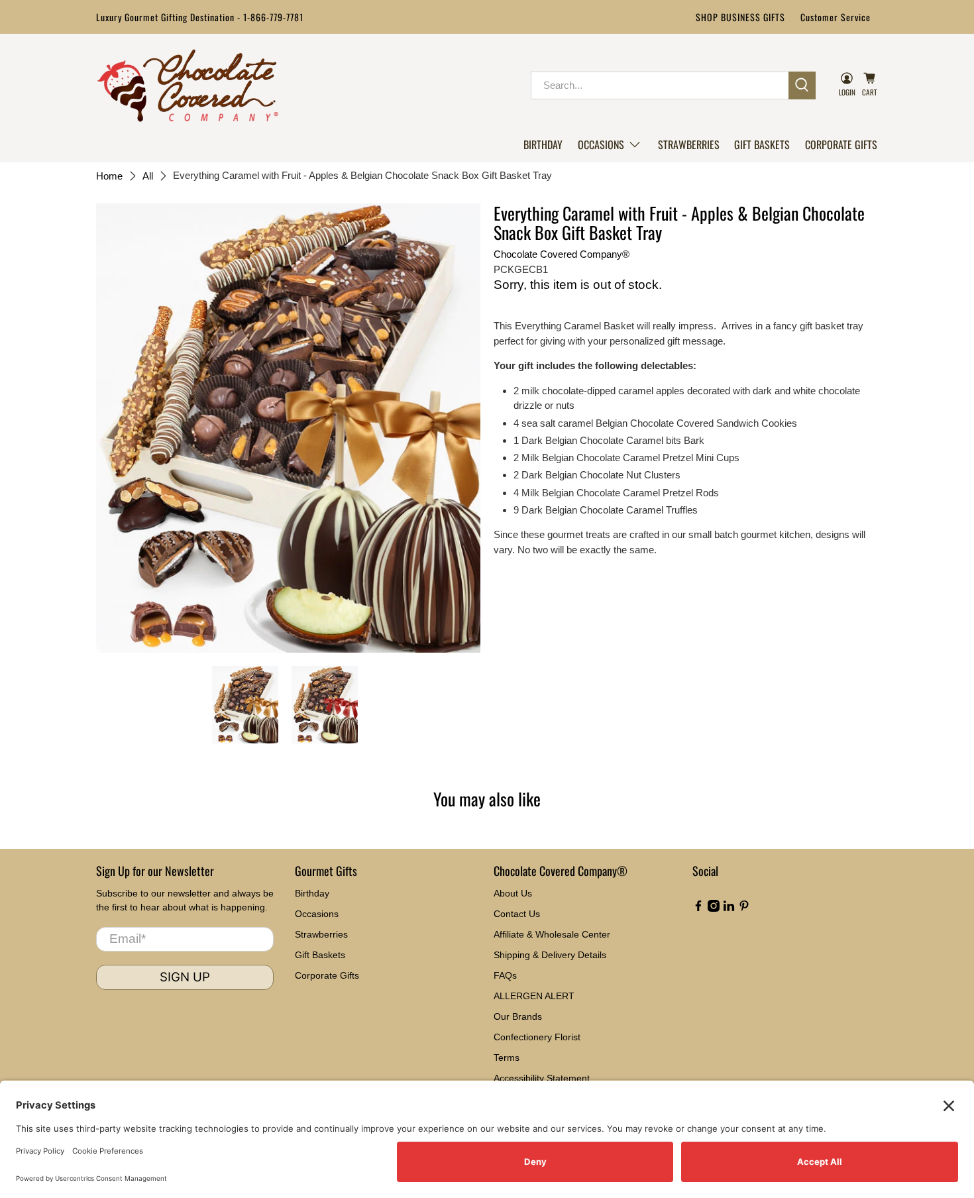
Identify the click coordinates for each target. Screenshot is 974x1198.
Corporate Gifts (841, 144)
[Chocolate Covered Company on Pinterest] (744, 908)
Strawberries (689, 144)
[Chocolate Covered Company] (188, 85)
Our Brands (518, 1016)
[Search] (802, 85)
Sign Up (185, 977)
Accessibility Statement (542, 1078)
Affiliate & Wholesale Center (552, 934)
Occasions (601, 144)
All (147, 176)
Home (109, 176)
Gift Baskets (762, 144)
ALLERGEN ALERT (534, 996)
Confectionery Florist (537, 1037)
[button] (610, 144)
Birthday (543, 144)
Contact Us (517, 913)
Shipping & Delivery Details (550, 955)
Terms (506, 1057)
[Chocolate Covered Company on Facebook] (698, 908)
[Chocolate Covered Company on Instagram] (714, 908)
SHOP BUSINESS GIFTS (740, 17)
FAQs (505, 975)
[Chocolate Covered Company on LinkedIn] (729, 908)
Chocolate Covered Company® (561, 254)
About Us (513, 893)
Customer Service (835, 17)
